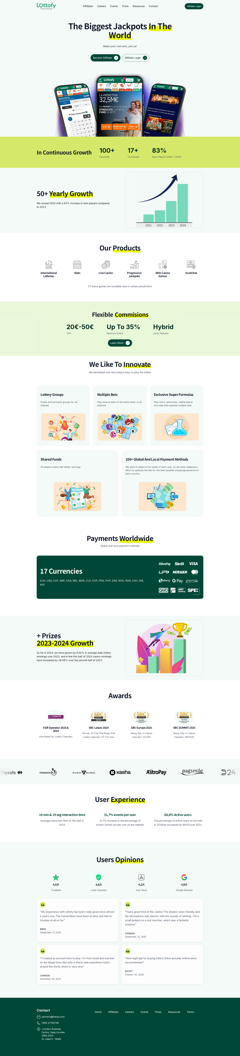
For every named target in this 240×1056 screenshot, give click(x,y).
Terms (190, 1012)
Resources (139, 6)
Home (98, 1012)
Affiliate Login (194, 6)
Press (125, 6)
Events (114, 6)
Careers (101, 6)
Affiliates (88, 6)
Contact (153, 6)
